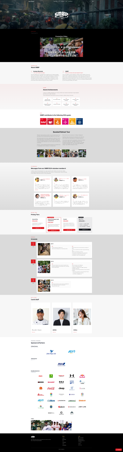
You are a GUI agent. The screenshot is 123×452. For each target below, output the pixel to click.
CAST (66, 1)
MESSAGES (56, 1)
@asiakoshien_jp (82, 440)
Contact (79, 443)
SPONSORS (70, 1)
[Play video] (61, 47)
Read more (36, 189)
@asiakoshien (81, 439)
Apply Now (53, 230)
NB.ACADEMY (81, 437)
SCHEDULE (62, 1)
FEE (59, 1)
